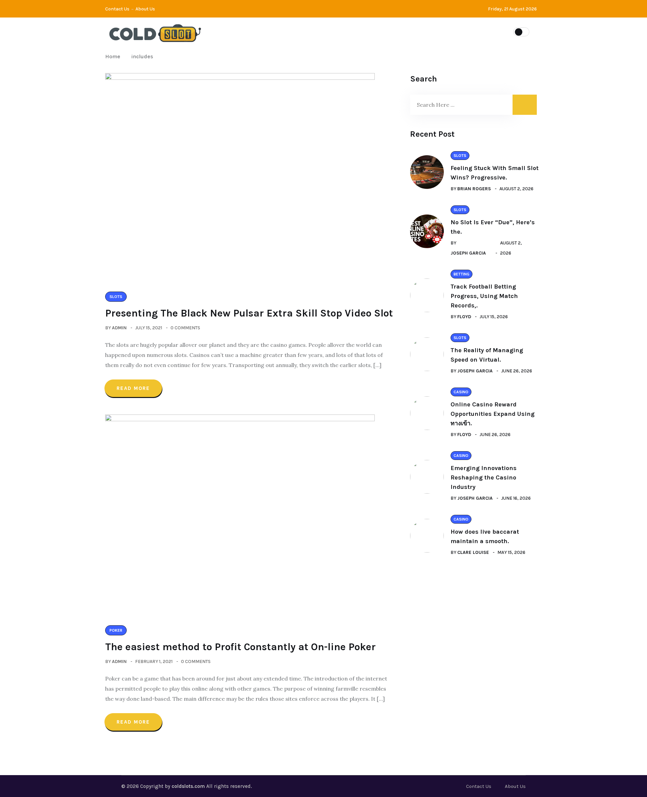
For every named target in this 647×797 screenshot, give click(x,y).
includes (142, 56)
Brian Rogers (474, 189)
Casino (315, 31)
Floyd (464, 317)
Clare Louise (473, 552)
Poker (395, 31)
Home (114, 56)
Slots (279, 31)
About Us (145, 9)
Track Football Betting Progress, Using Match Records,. (484, 296)
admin (119, 328)
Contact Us (117, 9)
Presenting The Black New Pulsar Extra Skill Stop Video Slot (249, 313)
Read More (133, 388)
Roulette (434, 31)
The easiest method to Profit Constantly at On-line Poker (240, 647)
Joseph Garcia (468, 253)
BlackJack (355, 31)
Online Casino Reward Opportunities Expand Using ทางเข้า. (492, 414)
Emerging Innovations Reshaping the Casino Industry (484, 477)
